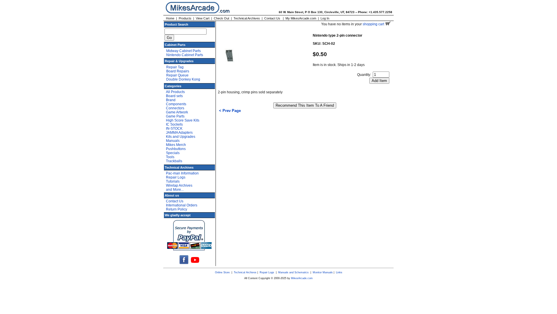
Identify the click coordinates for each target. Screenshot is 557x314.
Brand (171, 100)
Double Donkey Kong (183, 79)
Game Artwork (177, 112)
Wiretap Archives (179, 185)
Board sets (174, 96)
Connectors (175, 108)
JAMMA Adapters (179, 133)
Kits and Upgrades (180, 137)
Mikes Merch (176, 145)
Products (185, 18)
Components (176, 104)
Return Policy (176, 209)
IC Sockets (174, 124)
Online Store (222, 272)
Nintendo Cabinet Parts (184, 55)
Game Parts (175, 116)
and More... (175, 190)
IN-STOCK (174, 128)
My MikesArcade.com (300, 18)
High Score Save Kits (182, 120)
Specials (173, 153)
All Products (175, 92)
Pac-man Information (182, 173)
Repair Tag (175, 67)
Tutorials (173, 181)
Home (170, 18)
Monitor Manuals (323, 272)
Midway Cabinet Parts (183, 51)
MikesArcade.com (302, 278)
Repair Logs (175, 177)
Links (339, 272)
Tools (170, 157)
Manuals (173, 141)
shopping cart (374, 24)
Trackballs (174, 161)
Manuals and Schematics (293, 272)
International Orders (181, 205)
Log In (325, 18)
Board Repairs (177, 71)
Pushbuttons (176, 149)
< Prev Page (230, 110)
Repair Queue (177, 75)
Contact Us (272, 18)
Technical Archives (247, 18)
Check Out (221, 18)
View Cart (202, 18)
